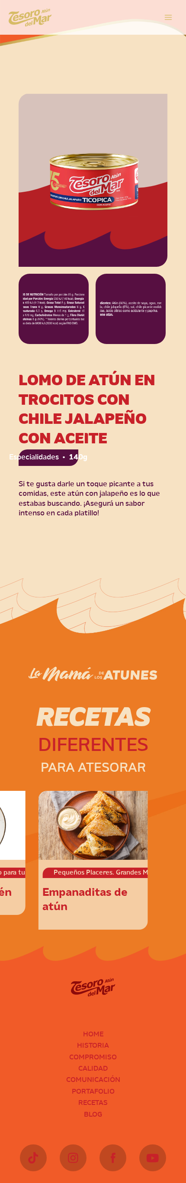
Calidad (93, 1068)
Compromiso (93, 1057)
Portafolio (93, 1091)
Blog (93, 1114)
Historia (93, 1045)
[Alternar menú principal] (168, 17)
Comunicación (93, 1080)
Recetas (93, 1103)
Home (93, 1034)
